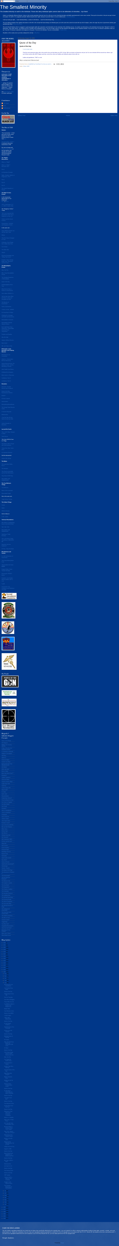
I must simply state (27, 49)
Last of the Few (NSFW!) (7, 824)
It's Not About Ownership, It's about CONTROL (8, 1092)
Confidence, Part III (6, 378)
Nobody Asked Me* (6, 835)
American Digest (5, 759)
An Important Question (7, 452)
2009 (4, 971)
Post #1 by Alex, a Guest (7, 141)
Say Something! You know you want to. (42, 64)
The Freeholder (5, 891)
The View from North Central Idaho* (6, 913)
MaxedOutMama (71, 16)
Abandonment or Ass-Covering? (9, 1027)
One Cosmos (5, 845)
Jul (5, 1190)
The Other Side (5, 249)
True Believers (5, 487)
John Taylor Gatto (6, 820)
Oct (6, 978)
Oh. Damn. (6, 1039)
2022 (4, 942)
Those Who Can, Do (9, 1001)
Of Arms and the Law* (7, 841)
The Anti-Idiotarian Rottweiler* (6, 878)
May (6, 1195)
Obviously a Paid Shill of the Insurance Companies (8, 1113)
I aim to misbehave (6, 812)
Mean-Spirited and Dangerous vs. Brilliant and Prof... (9, 1154)
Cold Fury (4, 785)
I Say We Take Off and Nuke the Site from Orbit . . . (8, 419)
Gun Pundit (4, 806)
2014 (4, 960)
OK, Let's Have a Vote (7, 346)
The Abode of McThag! (7, 870)
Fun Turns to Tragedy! (7, 802)
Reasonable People (6, 493)
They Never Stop (7, 475)
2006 (4, 1211)
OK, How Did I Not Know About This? (9, 1124)
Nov (6, 976)
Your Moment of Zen (9, 1011)
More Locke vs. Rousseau (8, 375)
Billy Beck (37, 32)
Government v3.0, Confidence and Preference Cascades (8, 588)
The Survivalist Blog (6, 903)
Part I (3, 201)
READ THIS (7, 1008)
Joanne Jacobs (5, 818)
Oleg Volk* (4, 843)
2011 (4, 967)
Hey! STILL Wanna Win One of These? (9, 1132)
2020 (4, 947)
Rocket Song (5, 853)
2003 (4, 1218)
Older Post (113, 115)
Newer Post (21, 115)
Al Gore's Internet (6, 398)
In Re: (5, 516)
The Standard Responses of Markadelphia (8, 1187)
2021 (4, 945)
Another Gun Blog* (6, 761)
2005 (4, 1213)
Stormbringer (5, 866)
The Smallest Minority (23, 7)
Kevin (4, 105)
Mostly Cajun (5, 831)
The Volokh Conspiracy (7, 915)
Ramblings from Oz (6, 851)
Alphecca (4, 757)
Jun (6, 1193)
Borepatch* (4, 775)
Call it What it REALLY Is (7, 293)
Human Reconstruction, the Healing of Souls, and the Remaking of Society (8, 365)
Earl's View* (4, 794)
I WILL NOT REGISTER (7, 1018)
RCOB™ (4, 395)
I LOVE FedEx (7, 1015)
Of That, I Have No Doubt (8, 548)
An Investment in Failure (7, 312)
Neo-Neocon (4, 833)
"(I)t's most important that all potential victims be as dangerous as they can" (8, 215)
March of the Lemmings (7, 490)
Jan (6, 1204)
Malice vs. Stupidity (9, 1117)
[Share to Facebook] (61, 64)
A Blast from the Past (9, 1146)
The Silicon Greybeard (7, 901)
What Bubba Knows (6, 935)
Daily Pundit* (5, 789)
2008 (4, 1207)
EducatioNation (5, 796)
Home (68, 115)
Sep (6, 980)
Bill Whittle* (4, 767)
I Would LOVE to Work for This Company (8, 1178)
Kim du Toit (58, 19)
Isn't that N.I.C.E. (8, 1166)
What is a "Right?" (6, 162)
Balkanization (5, 414)
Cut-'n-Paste (4, 246)
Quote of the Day (6, 281)
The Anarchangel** (6, 875)
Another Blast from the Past (8, 1106)
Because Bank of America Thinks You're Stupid (8, 1128)
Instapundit (4, 814)
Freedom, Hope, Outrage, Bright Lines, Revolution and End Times (8, 261)
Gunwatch (4, 808)
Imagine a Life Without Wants (8, 1182)
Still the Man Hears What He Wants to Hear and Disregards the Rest (7, 298)
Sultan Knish (64, 30)
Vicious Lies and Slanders (8, 1031)
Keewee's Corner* (6, 822)
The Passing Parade (6, 899)
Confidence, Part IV (6, 381)
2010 (4, 969)
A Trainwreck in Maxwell (7, 751)
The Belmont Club (6, 881)
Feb (6, 1202)
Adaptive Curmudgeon (7, 753)
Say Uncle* (4, 859)
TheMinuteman (6, 108)
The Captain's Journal (7, 883)
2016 (4, 956)
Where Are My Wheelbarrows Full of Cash (9, 1143)
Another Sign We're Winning (8, 1067)
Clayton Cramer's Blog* (7, 781)
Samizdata (4, 855)
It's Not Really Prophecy (7, 1024)
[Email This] (57, 64)
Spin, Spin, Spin (5, 527)
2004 (4, 1216)
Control (4, 343)
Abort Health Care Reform (8, 369)
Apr (5, 1197)
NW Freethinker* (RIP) (7, 839)
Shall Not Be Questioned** (8, 864)
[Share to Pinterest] (63, 64)
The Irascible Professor (7, 893)
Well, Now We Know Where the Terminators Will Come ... (9, 1043)
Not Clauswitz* (5, 837)
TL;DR (3, 583)
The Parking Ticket (8, 1170)
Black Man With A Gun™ (7, 773)
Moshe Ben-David (18, 24)
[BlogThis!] (58, 64)
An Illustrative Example (7, 172)
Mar (6, 1199)
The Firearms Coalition (7, 889)
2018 (4, 951)
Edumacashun (7, 1163)
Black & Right (5, 771)
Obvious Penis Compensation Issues (8, 1085)
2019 (4, 949)
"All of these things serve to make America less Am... (9, 1053)
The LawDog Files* (6, 895)
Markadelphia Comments (7, 319)
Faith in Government (6, 306)
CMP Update (7, 1175)
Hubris (3, 508)
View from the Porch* (7, 927)
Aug (6, 982)
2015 (4, 958)
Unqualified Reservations (7, 925)
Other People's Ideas (9, 91)
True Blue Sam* (5, 923)
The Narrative (5, 468)
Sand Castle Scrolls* (6, 857)
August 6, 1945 (7, 1148)
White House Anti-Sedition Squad (8, 1135)
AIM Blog (4, 755)
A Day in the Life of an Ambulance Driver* (7, 749)
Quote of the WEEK (9, 1013)
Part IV (3, 185)
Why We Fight (5, 337)
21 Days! (6, 1048)
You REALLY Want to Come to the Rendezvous (9, 1005)
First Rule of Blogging (9, 999)
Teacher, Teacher (6, 868)
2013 (4, 963)
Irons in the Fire (5, 816)
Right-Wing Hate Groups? (8, 1074)
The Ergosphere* (5, 887)
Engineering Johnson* (7, 798)
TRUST (3, 252)
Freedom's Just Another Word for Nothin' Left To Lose (7, 579)
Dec (6, 973)
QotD (28, 66)
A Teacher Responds (6, 411)
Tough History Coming (7, 499)
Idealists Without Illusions (8, 340)
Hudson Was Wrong (6, 458)
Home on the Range (6, 740)
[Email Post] (54, 64)
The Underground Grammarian (6, 909)
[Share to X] (60, 64)
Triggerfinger (4, 921)
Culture (3, 505)
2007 (4, 1209)
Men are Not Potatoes (7, 826)
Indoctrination (5, 401)
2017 (4, 954)
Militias (3, 235)
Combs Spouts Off (6, 787)
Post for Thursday (8, 997)
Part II (3, 169)
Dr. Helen (4, 791)
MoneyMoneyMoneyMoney (8, 404)
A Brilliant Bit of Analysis (7, 372)
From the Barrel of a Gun (7, 800)
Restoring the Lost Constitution (8, 985)
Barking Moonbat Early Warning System (7, 764)
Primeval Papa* (5, 849)
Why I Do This (5, 270)
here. (5, 138)
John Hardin (6, 103)
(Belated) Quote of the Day (8, 1037)
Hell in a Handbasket (6, 810)
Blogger (62, 1242)
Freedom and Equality (7, 334)
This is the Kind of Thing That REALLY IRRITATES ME (8, 540)
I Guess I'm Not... (8, 309)
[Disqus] (68, 89)
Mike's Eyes (4, 829)
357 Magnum (5, 742)
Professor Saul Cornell (7, 149)
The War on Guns (6, 917)
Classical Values (5, 779)
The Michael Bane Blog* (7, 897)
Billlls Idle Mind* (5, 769)
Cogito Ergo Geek (6, 783)
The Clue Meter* (5, 885)
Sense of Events (5, 862)
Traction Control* (5, 919)
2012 (4, 965)
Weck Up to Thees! (6, 933)
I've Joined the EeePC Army (7, 1060)
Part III (3, 182)
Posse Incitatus (5, 847)
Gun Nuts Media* (6, 804)
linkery (24, 66)
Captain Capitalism (6, 777)
